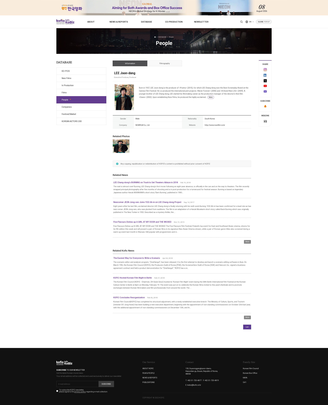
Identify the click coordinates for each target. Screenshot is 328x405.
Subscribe (106, 384)
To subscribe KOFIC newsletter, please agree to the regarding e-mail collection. (83, 391)
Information (130, 63)
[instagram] (265, 70)
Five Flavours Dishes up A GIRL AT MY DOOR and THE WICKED (142, 222)
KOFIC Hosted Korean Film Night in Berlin (132, 278)
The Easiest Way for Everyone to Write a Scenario (136, 258)
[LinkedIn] (265, 75)
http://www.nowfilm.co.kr (215, 125)
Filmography (165, 63)
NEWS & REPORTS (119, 22)
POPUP (264, 22)
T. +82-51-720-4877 (194, 380)
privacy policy (80, 392)
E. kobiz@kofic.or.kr (193, 385)
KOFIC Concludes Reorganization (129, 297)
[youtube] (265, 86)
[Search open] (241, 21)
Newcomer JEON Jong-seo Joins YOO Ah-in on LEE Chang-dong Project (147, 202)
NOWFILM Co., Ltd (143, 125)
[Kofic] (60, 21)
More (211, 97)
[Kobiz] (69, 21)
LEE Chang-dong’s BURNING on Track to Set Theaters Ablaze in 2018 (145, 182)
